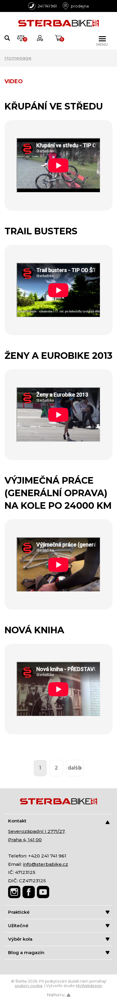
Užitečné (18, 925)
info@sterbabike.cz (45, 864)
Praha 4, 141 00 (25, 839)
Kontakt (17, 821)
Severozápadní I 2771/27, (36, 831)
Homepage (18, 58)
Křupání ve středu (53, 106)
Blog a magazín (26, 952)
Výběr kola (20, 939)
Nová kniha (34, 630)
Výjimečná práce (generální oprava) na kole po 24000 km (58, 493)
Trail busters (40, 231)
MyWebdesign (89, 985)
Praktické (19, 912)
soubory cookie (29, 985)
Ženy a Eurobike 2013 (58, 355)
